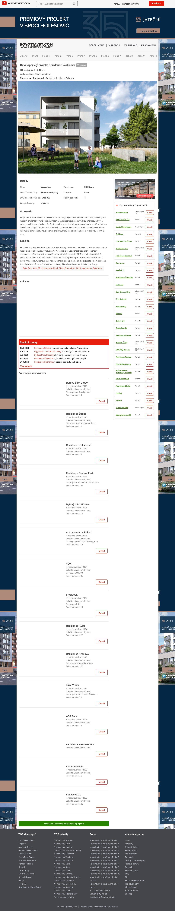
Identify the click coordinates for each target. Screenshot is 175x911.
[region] (64, 331)
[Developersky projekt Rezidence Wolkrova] (87, 149)
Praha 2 (58, 55)
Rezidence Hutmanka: (44, 382)
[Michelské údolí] (135, 201)
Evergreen (120, 284)
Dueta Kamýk (121, 421)
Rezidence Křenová (77, 870)
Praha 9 (141, 55)
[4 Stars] (68, 88)
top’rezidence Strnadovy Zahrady (124, 435)
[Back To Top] (168, 908)
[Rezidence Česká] (42, 487)
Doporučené (96, 45)
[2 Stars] (40, 88)
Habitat (119, 320)
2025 (85, 514)
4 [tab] (84, 191)
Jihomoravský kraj (49, 289)
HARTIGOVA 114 (122, 240)
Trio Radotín (121, 363)
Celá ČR (24, 55)
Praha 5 (93, 55)
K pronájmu (148, 45)
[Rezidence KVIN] (42, 808)
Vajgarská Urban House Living (47, 372)
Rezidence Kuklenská (78, 510)
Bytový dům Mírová (77, 618)
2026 (85, 479)
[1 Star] (27, 88)
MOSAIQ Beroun (123, 378)
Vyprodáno (81, 78)
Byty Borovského (123, 370)
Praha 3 (69, 55)
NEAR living (121, 305)
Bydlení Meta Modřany (44, 375)
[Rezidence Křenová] (42, 881)
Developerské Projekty (43, 101)
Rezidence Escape (123, 349)
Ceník (149, 233)
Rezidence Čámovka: (43, 379)
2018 (85, 444)
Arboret (119, 291)
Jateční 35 (120, 385)
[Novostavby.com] (19, 3)
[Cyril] (42, 738)
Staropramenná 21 (123, 341)
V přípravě (130, 45)
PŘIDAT (157, 3)
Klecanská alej (122, 276)
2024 (85, 587)
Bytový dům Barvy (76, 440)
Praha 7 (117, 55)
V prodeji (114, 45)
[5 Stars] (81, 88)
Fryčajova (71, 762)
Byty (25, 289)
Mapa (117, 4)
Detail (102, 463)
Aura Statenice (122, 327)
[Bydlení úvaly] (87, 63)
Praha (35, 55)
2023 (78, 289)
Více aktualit (26, 387)
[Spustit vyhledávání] (74, 3)
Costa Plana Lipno (123, 248)
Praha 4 (81, 55)
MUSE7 (119, 262)
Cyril (68, 727)
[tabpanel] (87, 149)
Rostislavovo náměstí (78, 653)
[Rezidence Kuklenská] (42, 521)
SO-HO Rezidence (123, 428)
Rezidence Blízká (123, 269)
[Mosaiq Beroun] (64, 829)
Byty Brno (97, 289)
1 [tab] (74, 191)
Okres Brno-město (67, 289)
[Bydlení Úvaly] (64, 542)
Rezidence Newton (123, 298)
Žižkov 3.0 (120, 399)
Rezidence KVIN (75, 797)
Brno (30, 289)
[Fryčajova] (42, 773)
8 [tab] (97, 191)
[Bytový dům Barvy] (42, 452)
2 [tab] (77, 191)
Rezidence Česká (76, 475)
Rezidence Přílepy (42, 368)
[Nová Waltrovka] (64, 686)
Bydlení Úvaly (121, 334)
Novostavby (25, 101)
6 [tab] (90, 191)
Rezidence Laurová (124, 356)
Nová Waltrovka (122, 313)
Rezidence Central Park (79, 584)
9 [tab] (100, 191)
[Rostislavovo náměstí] (42, 665)
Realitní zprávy (130, 4)
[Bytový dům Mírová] (42, 630)
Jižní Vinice (72, 905)
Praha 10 (153, 55)
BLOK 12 (119, 392)
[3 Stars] (54, 88)
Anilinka (119, 255)
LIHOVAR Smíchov (124, 414)
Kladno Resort (122, 233)
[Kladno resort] (64, 393)
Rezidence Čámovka (124, 407)
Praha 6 (105, 55)
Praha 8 (129, 55)
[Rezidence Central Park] (42, 595)
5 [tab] (87, 191)
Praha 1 (46, 55)
